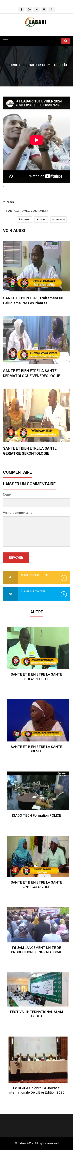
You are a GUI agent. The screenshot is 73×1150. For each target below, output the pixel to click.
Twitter (42, 219)
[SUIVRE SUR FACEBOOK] (10, 578)
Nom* (7, 494)
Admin (10, 202)
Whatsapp (59, 219)
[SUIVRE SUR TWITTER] (10, 594)
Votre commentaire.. (18, 513)
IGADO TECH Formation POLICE (36, 815)
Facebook (25, 219)
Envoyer (16, 557)
